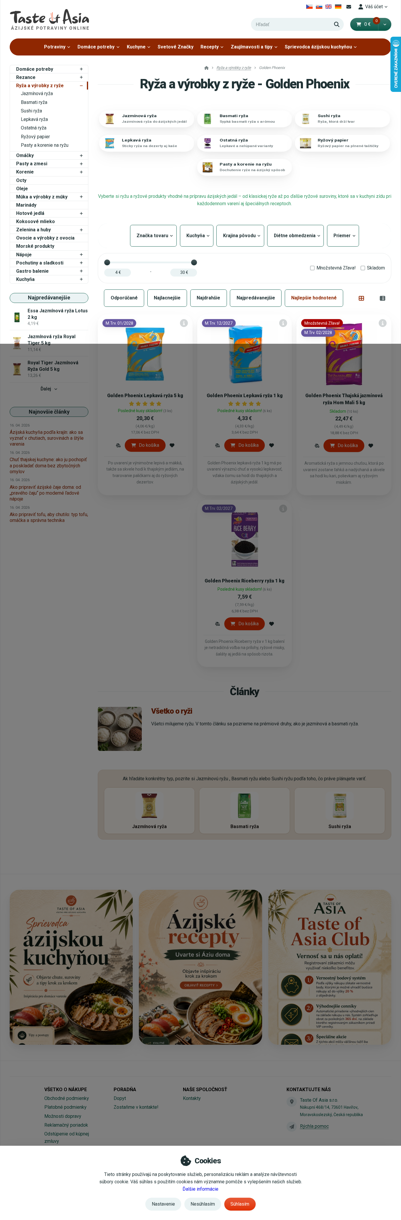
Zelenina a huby (33, 229)
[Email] (349, 7)
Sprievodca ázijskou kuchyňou (318, 47)
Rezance (26, 77)
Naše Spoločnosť (205, 1089)
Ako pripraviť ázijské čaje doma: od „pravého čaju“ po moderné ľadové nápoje (45, 493)
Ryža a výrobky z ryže (40, 85)
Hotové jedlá (30, 213)
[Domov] (49, 19)
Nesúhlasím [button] (203, 1204)
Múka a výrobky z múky (42, 197)
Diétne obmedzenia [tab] (295, 235)
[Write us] (291, 1127)
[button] (384, 24)
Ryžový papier (35, 136)
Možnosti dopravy (62, 1116)
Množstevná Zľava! (336, 268)
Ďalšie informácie (200, 1189)
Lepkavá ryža (34, 119)
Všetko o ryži (171, 711)
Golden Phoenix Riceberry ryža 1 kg (244, 581)
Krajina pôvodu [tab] (240, 235)
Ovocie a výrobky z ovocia (45, 238)
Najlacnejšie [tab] (167, 298)
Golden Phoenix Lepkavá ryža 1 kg (245, 395)
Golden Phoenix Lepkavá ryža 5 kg (145, 395)
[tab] (361, 298)
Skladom (376, 268)
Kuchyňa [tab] (196, 235)
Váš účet (374, 6)
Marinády (26, 205)
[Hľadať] (337, 24)
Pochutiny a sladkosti (39, 263)
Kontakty (192, 1098)
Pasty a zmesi (31, 163)
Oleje (22, 188)
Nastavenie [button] (163, 1204)
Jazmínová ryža (37, 93)
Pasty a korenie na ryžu (44, 145)
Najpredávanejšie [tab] (256, 298)
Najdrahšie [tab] (208, 298)
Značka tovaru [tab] (153, 235)
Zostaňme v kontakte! (136, 1107)
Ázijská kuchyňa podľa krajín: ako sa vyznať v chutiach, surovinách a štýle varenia (47, 438)
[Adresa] (291, 1102)
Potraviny (54, 47)
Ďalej (46, 389)
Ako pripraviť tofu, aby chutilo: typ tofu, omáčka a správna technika (49, 517)
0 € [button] (371, 24)
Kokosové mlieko (35, 221)
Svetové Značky (175, 47)
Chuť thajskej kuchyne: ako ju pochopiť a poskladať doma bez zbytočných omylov (48, 465)
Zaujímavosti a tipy (251, 47)
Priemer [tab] (342, 235)
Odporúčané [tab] (124, 298)
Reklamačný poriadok (66, 1125)
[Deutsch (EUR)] (338, 7)
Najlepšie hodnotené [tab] (314, 298)
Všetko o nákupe (65, 1089)
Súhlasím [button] (239, 1204)
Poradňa (125, 1089)
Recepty (210, 47)
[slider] (107, 262)
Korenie (25, 172)
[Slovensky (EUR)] (319, 7)
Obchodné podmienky (66, 1098)
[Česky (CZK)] (309, 7)
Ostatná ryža (33, 128)
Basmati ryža (34, 102)
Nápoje (24, 254)
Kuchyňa (25, 279)
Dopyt (120, 1098)
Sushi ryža (31, 111)
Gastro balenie (32, 271)
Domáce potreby (95, 47)
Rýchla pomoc (314, 1126)
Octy (21, 180)
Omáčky (25, 155)
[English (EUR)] (328, 7)
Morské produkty (35, 246)
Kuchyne (136, 47)
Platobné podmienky (65, 1107)
